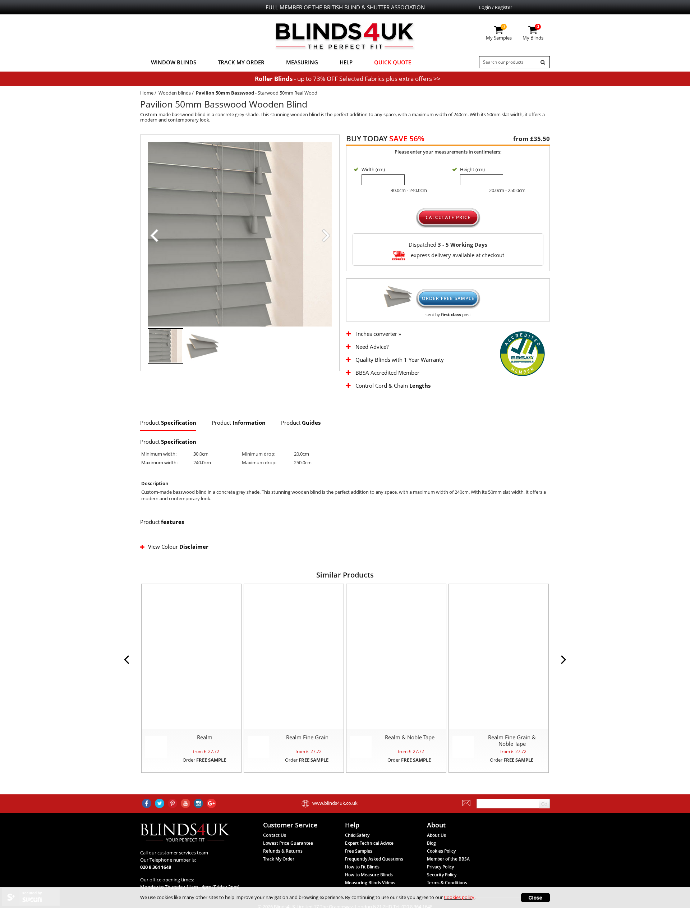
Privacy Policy (440, 867)
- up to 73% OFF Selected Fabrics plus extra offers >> (348, 78)
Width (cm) (373, 169)
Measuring (302, 62)
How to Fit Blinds (362, 867)
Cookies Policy (441, 851)
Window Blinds (173, 62)
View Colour (178, 546)
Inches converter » (378, 333)
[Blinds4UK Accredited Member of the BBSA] (522, 353)
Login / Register (495, 7)
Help (346, 62)
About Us (436, 835)
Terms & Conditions (447, 883)
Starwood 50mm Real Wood (287, 93)
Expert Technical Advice (369, 843)
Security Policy (441, 875)
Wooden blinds (174, 93)
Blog (431, 843)
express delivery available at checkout (456, 254)
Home (146, 93)
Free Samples (358, 851)
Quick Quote (392, 62)
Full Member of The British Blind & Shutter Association (345, 7)
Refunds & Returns (283, 851)
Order (204, 760)
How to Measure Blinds (369, 875)
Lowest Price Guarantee (288, 843)
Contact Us (274, 835)
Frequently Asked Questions (374, 859)
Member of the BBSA (448, 859)
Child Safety (357, 835)
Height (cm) (472, 169)
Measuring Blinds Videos (370, 883)
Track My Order (241, 62)
